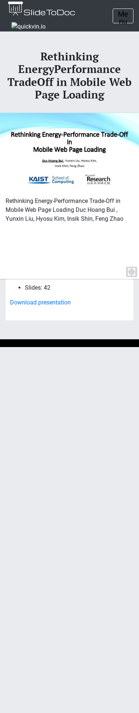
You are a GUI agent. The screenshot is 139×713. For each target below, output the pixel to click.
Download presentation (40, 302)
